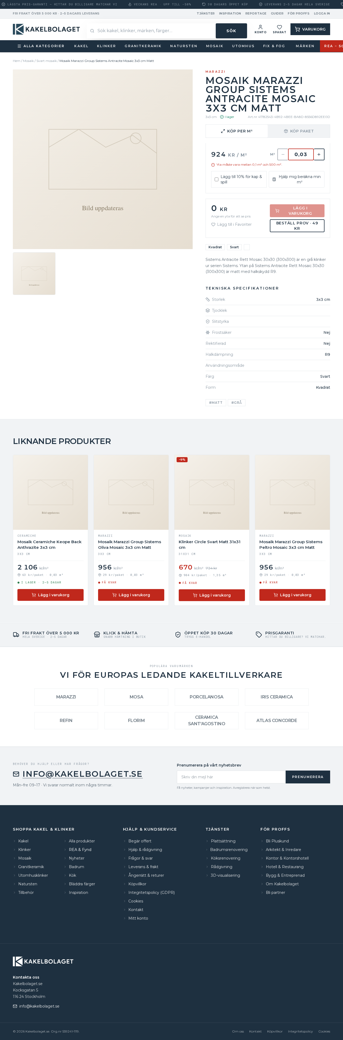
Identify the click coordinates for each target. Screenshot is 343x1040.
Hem (16, 61)
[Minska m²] (282, 154)
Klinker (106, 46)
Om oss (238, 1031)
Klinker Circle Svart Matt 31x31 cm (209, 544)
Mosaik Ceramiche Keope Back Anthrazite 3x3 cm (49, 544)
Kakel (81, 46)
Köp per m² (239, 131)
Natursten (183, 46)
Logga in (322, 13)
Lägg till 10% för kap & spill (241, 179)
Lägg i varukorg (300, 211)
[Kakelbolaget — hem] (44, 961)
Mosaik (214, 46)
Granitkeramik (143, 46)
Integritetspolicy (300, 1031)
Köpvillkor (275, 1031)
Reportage (256, 13)
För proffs (299, 13)
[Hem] (47, 29)
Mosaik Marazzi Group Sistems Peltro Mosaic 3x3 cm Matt (290, 544)
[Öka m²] (319, 154)
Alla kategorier (44, 46)
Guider (277, 13)
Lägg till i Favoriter (234, 224)
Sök (231, 30)
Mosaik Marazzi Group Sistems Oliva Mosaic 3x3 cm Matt (129, 544)
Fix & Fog (274, 46)
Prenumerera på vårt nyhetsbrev (209, 765)
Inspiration (230, 13)
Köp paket (302, 131)
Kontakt (255, 1031)
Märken (305, 46)
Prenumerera (308, 777)
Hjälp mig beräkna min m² (300, 179)
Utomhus (243, 46)
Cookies (324, 1031)
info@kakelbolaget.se (83, 774)
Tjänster (206, 13)
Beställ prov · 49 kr (297, 226)
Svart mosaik (46, 61)
